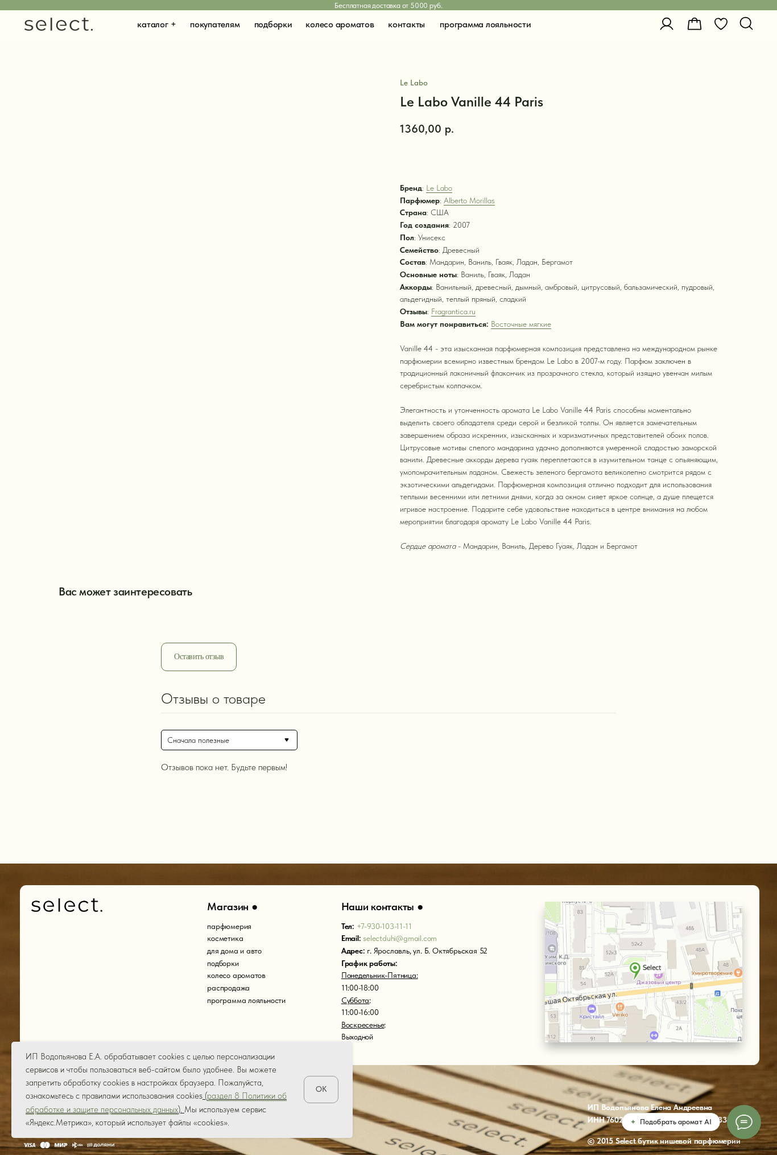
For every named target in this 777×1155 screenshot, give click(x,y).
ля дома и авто (236, 950)
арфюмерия (231, 926)
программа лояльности (246, 1000)
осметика (227, 938)
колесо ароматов (236, 975)
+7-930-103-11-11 (384, 926)
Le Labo (439, 187)
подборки (222, 963)
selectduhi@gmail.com (400, 938)
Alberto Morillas (469, 200)
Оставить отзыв (199, 656)
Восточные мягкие (521, 323)
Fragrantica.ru (453, 311)
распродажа (228, 987)
